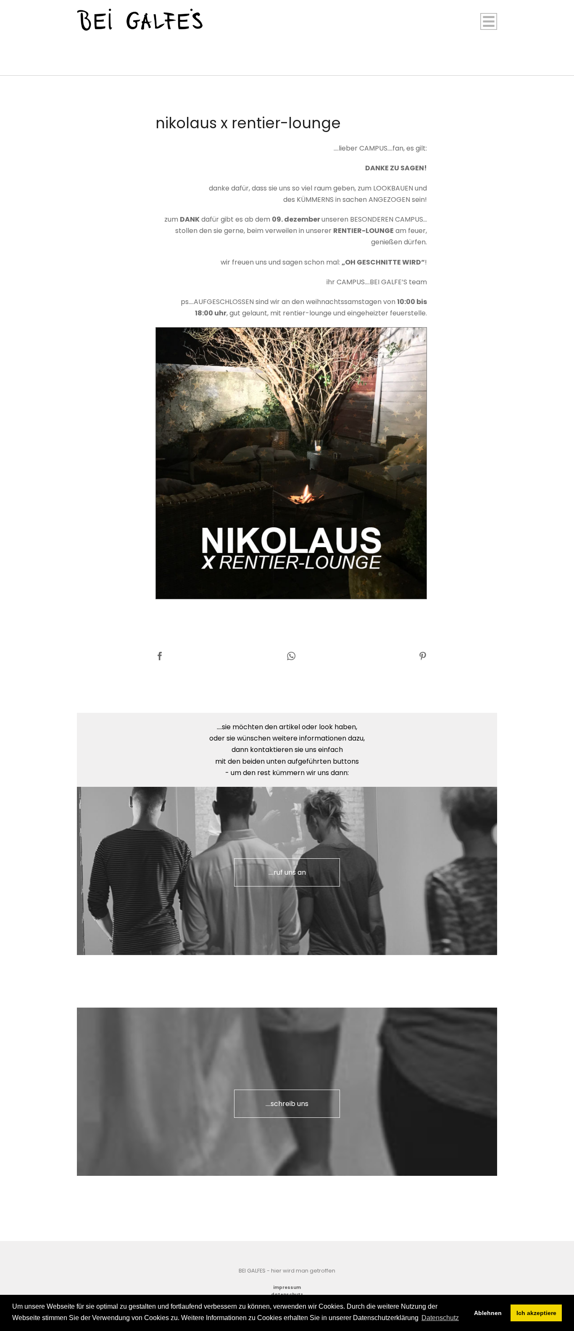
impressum (287, 1287)
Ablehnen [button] (488, 1313)
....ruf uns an (287, 872)
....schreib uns (287, 1104)
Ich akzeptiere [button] (536, 1313)
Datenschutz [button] (440, 1317)
